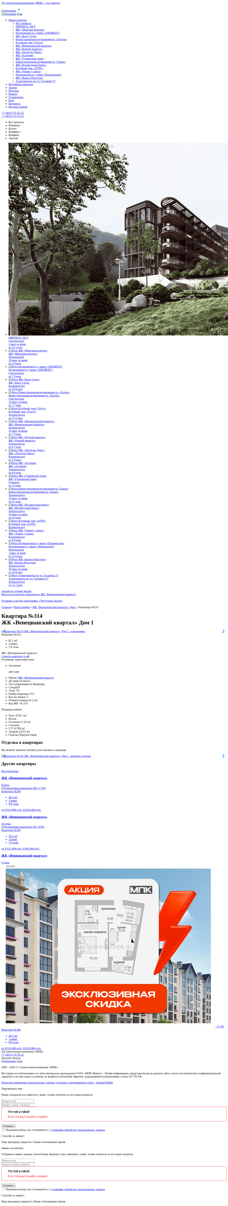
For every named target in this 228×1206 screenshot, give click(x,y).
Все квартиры (9, 771)
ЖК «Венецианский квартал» (36, 677)
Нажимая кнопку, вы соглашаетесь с (55, 1129)
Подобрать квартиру (21, 84)
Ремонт (13, 93)
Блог (11, 100)
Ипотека (14, 90)
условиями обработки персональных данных (77, 1129)
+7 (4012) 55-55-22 (12, 112)
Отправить (8, 1126)
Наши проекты (18, 20)
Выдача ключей (18, 106)
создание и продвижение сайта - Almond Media (84, 1082)
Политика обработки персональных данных (28, 1082)
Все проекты (16, 122)
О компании (16, 97)
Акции (13, 87)
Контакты (14, 103)
